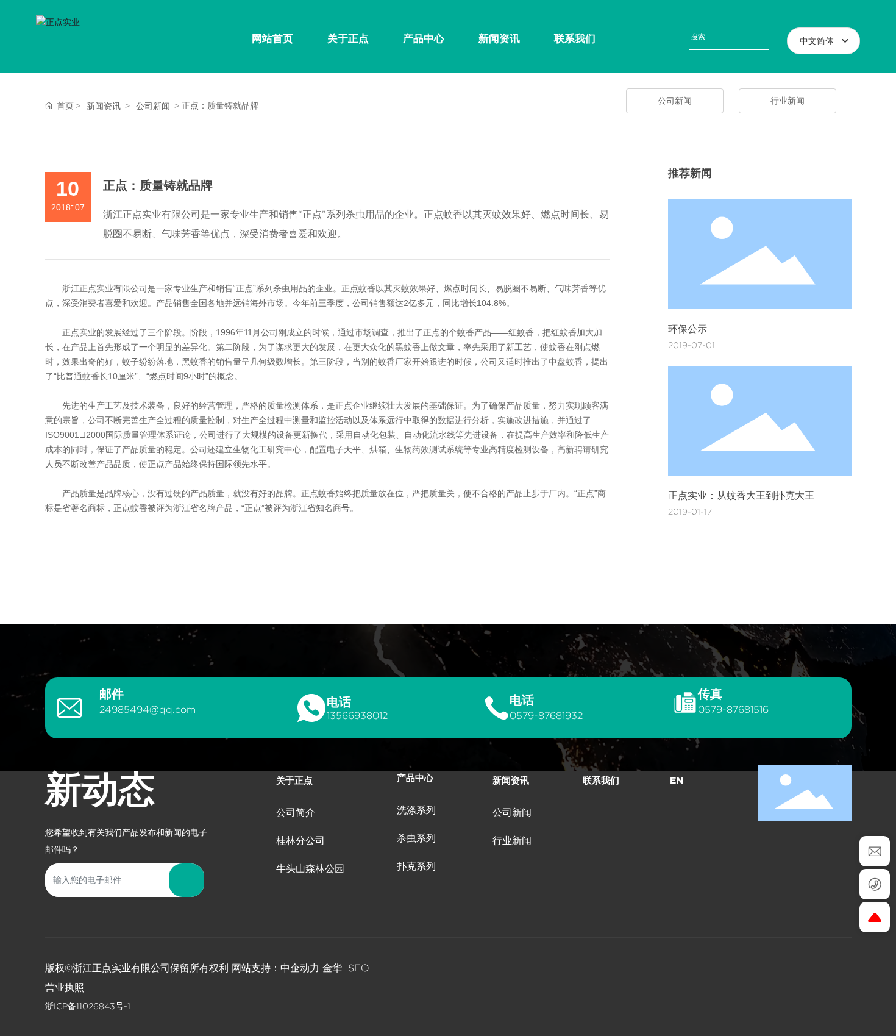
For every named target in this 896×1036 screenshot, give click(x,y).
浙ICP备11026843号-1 (87, 1006)
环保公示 (687, 329)
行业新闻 (787, 100)
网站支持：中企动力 (275, 968)
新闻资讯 (104, 106)
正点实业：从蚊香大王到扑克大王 (741, 495)
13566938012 (357, 715)
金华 (332, 968)
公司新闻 (153, 106)
